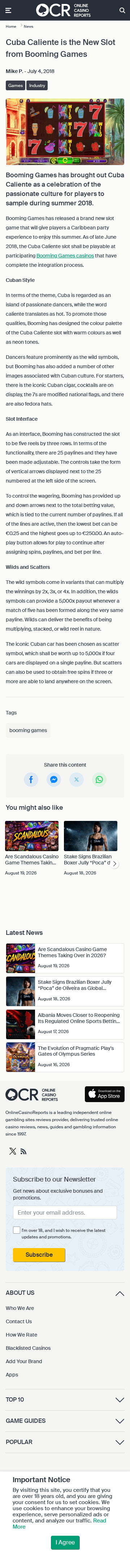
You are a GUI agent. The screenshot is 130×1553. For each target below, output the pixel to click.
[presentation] (114, 863)
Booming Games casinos (65, 255)
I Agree (65, 1542)
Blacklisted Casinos (28, 1348)
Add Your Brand (24, 1361)
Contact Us (19, 1321)
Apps (12, 1374)
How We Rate (21, 1335)
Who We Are (20, 1308)
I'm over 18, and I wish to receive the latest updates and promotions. (63, 1234)
